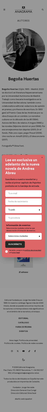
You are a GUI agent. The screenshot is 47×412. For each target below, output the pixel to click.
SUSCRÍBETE (15, 244)
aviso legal (16, 252)
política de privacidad (33, 250)
